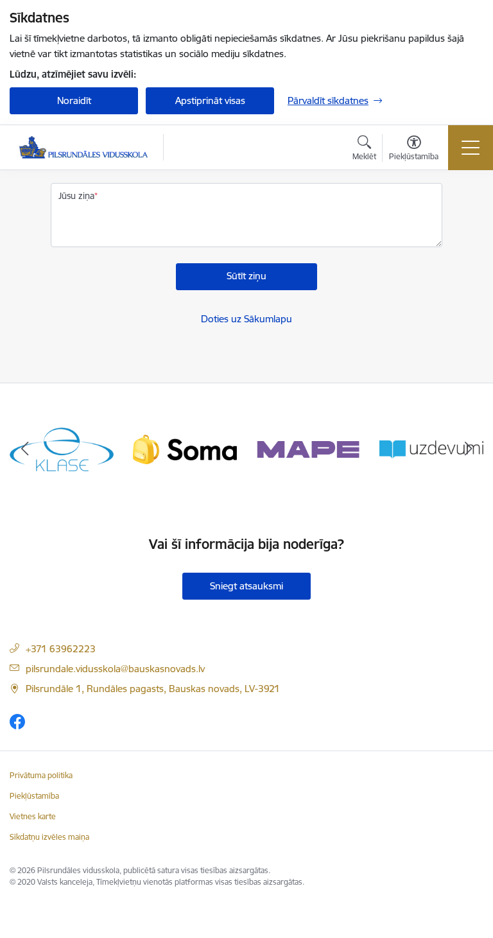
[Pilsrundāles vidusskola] (83, 147)
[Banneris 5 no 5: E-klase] (62, 448)
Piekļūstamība (34, 796)
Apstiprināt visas (210, 100)
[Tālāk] (468, 449)
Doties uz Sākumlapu (246, 319)
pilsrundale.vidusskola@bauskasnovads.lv (115, 669)
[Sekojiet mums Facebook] (17, 721)
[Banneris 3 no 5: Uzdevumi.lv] (431, 448)
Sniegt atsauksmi (246, 586)
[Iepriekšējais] (24, 449)
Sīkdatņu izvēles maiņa (49, 837)
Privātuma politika (41, 775)
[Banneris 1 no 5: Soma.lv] (185, 448)
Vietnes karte (33, 816)
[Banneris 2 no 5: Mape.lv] (308, 448)
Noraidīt (74, 100)
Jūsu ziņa (76, 196)
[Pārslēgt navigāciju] (470, 147)
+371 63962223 (61, 649)
